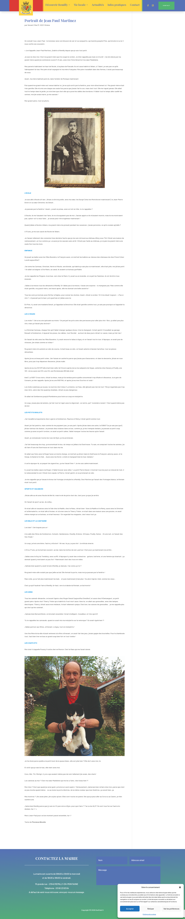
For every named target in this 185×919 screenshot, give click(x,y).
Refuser (150, 909)
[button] (180, 887)
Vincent (30, 25)
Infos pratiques (117, 5)
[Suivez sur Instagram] (153, 5)
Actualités (98, 5)
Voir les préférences (171, 909)
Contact (135, 5)
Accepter (130, 909)
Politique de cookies (149, 914)
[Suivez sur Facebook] (148, 5)
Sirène (47, 25)
